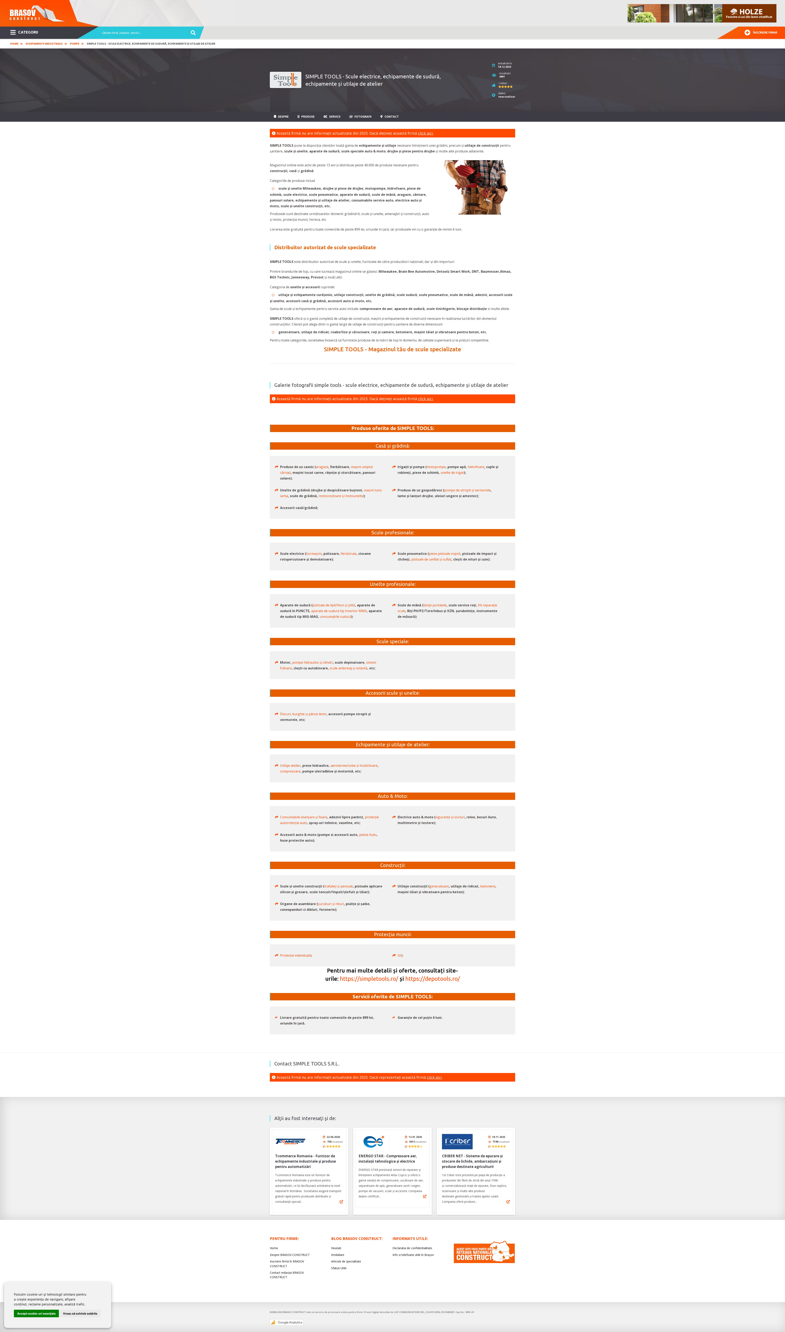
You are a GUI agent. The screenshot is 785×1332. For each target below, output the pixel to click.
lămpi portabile (435, 605)
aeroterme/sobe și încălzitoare (354, 765)
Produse (308, 116)
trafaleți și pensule (338, 886)
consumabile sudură (335, 616)
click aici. (426, 133)
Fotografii (362, 116)
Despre (283, 116)
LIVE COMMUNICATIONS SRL (409, 1312)
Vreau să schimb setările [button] (80, 1313)
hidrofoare (476, 467)
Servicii (334, 116)
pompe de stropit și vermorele (467, 490)
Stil (400, 955)
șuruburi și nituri (331, 904)
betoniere (487, 886)
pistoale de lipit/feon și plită (334, 605)
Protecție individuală (295, 955)
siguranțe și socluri (450, 817)
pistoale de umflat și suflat (431, 559)
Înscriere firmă (765, 32)
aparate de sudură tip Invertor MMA (339, 611)
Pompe (74, 43)
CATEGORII (28, 32)
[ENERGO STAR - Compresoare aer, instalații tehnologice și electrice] (374, 1141)
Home (14, 43)
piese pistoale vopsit (444, 553)
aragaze (322, 467)
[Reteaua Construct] (484, 1262)
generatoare (439, 886)
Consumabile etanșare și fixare (303, 817)
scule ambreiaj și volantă (348, 668)
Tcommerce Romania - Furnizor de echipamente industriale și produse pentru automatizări (305, 1161)
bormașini (314, 553)
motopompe (436, 467)
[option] (702, 13)
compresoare (290, 771)
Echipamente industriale (44, 43)
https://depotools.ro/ (432, 978)
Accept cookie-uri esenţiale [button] (36, 1313)
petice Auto (368, 834)
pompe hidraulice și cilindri (312, 662)
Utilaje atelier (290, 765)
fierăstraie (349, 553)
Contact (391, 116)
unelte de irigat (452, 472)
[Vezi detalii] (341, 1201)
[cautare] (192, 32)
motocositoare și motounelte (341, 496)
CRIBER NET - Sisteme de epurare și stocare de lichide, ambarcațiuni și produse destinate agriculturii (472, 1161)
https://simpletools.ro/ (369, 978)
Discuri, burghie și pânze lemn (303, 714)
